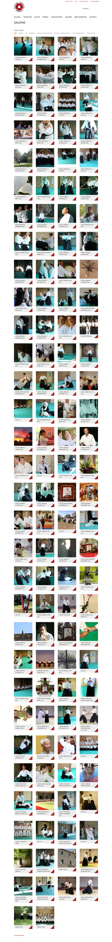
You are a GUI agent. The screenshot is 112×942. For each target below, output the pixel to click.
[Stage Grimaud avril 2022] (23, 241)
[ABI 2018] (23, 408)
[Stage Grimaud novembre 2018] (45, 380)
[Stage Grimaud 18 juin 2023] (67, 157)
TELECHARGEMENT (83, 1)
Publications (56, 17)
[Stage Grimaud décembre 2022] (23, 213)
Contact (93, 17)
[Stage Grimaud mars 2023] (45, 185)
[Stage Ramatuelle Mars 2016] (23, 547)
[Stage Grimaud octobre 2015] (45, 575)
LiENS (75, 1)
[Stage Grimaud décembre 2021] (23, 269)
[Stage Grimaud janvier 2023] (89, 185)
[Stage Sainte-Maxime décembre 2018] (23, 380)
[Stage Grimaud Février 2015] (23, 631)
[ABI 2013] (89, 744)
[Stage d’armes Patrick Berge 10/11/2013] (89, 715)
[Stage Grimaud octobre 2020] (89, 269)
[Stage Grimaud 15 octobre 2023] (45, 157)
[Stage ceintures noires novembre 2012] (67, 800)
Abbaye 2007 (19, 927)
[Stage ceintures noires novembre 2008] (23, 886)
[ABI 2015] (23, 603)
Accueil (17, 17)
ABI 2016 (61, 531)
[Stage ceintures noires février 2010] (67, 830)
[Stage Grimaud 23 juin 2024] (67, 102)
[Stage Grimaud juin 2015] (89, 575)
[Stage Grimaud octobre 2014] (23, 659)
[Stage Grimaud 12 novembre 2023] (23, 157)
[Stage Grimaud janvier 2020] (67, 297)
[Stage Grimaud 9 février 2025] (67, 74)
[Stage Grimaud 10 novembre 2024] (23, 102)
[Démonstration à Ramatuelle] (67, 575)
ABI (26, 33)
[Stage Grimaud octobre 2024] (45, 102)
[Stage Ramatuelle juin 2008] (67, 886)
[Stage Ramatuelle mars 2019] (45, 352)
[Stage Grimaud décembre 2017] (45, 436)
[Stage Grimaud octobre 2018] (67, 380)
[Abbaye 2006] (45, 915)
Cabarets (32, 33)
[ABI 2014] (89, 659)
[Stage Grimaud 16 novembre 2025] (45, 46)
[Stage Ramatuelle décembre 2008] (89, 858)
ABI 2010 (83, 841)
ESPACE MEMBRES (95, 1)
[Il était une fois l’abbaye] (23, 858)
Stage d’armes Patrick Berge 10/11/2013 (85, 728)
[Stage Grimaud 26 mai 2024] (89, 102)
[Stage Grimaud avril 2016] (89, 520)
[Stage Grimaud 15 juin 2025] (67, 46)
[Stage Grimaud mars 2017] (89, 464)
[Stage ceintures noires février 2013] (67, 772)
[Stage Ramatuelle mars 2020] (23, 297)
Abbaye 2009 (62, 869)
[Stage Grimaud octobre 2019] (45, 324)
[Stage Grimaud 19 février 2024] (67, 129)
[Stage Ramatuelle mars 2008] (89, 886)
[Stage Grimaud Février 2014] (67, 687)
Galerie (68, 17)
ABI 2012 (83, 812)
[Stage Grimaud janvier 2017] (45, 492)
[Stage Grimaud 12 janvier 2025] (89, 74)
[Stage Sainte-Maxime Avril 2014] (45, 687)
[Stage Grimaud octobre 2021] (45, 269)
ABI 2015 (17, 615)
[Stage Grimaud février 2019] (67, 352)
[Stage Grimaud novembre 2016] (89, 492)
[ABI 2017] (45, 464)
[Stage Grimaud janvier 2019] (89, 352)
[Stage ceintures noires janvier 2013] (23, 800)
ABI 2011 (39, 841)
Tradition (27, 17)
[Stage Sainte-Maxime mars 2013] (45, 772)
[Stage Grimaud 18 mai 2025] (89, 46)
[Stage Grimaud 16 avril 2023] (23, 185)
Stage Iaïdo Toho (64, 615)
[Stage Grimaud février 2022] (67, 241)
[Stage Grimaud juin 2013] (67, 744)
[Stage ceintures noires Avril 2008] (45, 886)
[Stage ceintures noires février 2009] (45, 858)
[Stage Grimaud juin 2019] (67, 324)
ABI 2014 (83, 670)
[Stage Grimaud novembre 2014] (89, 631)
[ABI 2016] (67, 520)
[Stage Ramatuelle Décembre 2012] (45, 800)
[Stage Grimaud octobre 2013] (23, 744)
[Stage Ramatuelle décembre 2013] (45, 715)
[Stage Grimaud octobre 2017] (89, 436)
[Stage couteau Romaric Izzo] (23, 715)
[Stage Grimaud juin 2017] (23, 464)
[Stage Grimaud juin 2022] (89, 213)
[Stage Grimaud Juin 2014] (67, 659)
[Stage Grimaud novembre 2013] (67, 715)
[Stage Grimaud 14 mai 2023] (89, 157)
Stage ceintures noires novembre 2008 (21, 899)
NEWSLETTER (69, 1)
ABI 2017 (39, 475)
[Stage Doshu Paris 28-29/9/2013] (45, 744)
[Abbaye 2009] (67, 858)
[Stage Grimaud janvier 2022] (89, 241)
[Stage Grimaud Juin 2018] (89, 380)
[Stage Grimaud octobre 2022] (67, 213)
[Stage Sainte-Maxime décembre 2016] (67, 492)
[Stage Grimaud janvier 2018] (23, 436)
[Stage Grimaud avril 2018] (45, 408)
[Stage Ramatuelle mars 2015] (89, 603)
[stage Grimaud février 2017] (23, 492)
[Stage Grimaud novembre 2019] (23, 324)
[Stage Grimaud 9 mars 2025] (45, 74)
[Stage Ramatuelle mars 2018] (67, 408)
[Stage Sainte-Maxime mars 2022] (45, 241)
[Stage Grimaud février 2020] (45, 297)
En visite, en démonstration (62, 33)
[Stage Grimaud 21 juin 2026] (23, 46)
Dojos (37, 17)
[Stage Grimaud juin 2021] (67, 269)
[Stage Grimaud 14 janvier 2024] (89, 129)
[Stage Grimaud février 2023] (67, 185)
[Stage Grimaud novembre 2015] (23, 575)
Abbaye (21, 33)
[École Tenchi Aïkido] (19, 10)
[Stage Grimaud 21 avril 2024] (23, 129)
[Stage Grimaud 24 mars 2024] (45, 129)
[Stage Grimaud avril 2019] (23, 352)
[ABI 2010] (89, 830)
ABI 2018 (17, 420)
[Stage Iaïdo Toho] (67, 603)
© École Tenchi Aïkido (19, 935)
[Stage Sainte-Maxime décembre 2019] (89, 297)
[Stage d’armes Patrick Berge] (89, 772)
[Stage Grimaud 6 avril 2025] (23, 74)
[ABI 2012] (89, 800)
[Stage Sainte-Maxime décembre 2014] (67, 631)
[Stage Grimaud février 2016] (45, 547)
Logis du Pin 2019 (86, 336)
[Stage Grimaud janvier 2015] (45, 631)
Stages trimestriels (79, 33)
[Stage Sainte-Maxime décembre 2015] (89, 547)
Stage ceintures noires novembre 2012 (64, 813)
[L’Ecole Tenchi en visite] (23, 830)
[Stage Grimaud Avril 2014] (23, 687)
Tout (15, 33)
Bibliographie (80, 17)
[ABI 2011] (45, 830)
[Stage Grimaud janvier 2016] (67, 547)
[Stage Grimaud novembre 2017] (67, 436)
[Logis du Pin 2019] (89, 324)
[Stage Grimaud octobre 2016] (23, 520)
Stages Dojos (91, 33)
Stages (45, 17)
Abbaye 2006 (41, 927)
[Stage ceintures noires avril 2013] (23, 772)
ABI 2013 (83, 756)
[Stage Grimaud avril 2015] (45, 603)
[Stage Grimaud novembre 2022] (45, 213)
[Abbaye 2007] (23, 915)
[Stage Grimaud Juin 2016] (45, 520)
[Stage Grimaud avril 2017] (67, 464)
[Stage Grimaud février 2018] (89, 408)
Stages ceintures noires (44, 33)
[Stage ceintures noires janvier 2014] (89, 687)
